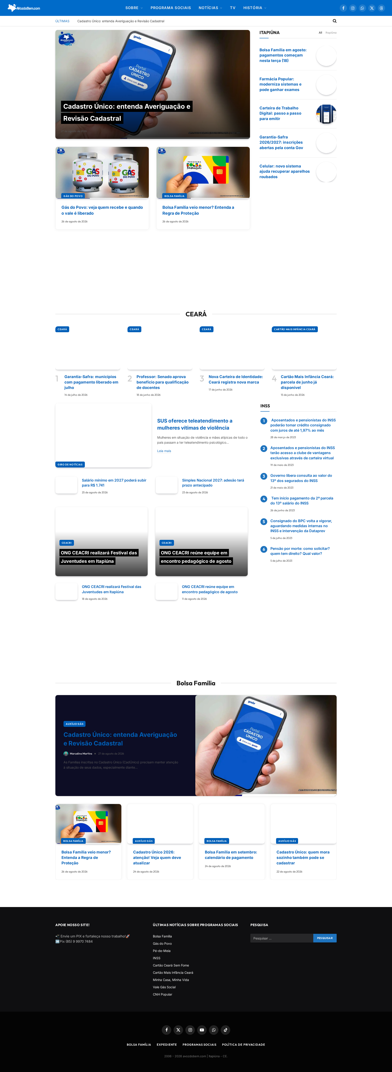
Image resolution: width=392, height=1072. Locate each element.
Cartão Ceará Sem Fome (171, 965)
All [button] (320, 32)
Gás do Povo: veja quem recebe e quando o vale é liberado (102, 210)
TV (233, 7)
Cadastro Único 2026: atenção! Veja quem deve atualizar (157, 857)
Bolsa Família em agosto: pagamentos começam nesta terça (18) (283, 55)
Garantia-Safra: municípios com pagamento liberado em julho (91, 382)
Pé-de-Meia (162, 951)
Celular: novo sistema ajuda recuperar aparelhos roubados (285, 171)
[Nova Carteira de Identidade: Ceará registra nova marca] (232, 348)
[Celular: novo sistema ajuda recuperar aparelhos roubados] (326, 172)
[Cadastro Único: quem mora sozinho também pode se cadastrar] (303, 824)
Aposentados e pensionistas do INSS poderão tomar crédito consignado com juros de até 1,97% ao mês (303, 425)
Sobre (132, 7)
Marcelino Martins (70, 570)
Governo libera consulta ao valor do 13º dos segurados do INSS (301, 478)
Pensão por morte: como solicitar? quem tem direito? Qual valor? (300, 551)
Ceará (62, 329)
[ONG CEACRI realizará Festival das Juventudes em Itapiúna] (101, 541)
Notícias (208, 7)
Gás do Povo (73, 196)
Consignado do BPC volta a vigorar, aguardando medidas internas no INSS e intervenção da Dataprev (301, 526)
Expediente (167, 1044)
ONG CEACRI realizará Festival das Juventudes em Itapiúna (111, 589)
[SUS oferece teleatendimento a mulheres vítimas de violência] (103, 435)
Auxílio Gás (74, 723)
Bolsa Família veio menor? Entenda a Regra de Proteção (198, 210)
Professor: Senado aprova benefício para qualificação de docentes (163, 382)
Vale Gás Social (164, 987)
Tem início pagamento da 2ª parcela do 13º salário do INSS (301, 500)
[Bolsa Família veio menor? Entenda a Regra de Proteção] (203, 173)
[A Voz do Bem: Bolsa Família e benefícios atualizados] (24, 8)
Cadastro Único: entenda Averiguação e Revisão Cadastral (120, 21)
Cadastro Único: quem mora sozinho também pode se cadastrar (303, 857)
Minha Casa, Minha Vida (171, 980)
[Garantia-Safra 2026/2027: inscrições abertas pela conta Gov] (326, 143)
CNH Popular (162, 994)
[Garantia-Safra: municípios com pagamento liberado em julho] (87, 348)
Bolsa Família (174, 196)
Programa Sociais (171, 7)
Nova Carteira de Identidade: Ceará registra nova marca (236, 379)
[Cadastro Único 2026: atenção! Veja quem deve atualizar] (160, 824)
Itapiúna (331, 32)
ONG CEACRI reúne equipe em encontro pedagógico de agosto (210, 589)
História (252, 7)
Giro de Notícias (70, 464)
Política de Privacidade (243, 1044)
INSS (156, 958)
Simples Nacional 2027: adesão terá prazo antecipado (213, 482)
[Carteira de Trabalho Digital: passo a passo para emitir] (326, 114)
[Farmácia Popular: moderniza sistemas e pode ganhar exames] (326, 85)
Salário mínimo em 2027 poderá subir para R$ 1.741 (114, 482)
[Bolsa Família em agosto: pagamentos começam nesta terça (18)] (326, 56)
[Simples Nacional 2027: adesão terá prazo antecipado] (167, 485)
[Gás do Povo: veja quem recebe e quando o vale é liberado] (102, 173)
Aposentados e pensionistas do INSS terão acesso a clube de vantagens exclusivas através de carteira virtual (302, 452)
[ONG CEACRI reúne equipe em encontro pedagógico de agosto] (201, 541)
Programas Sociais (199, 1044)
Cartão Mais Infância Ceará (295, 329)
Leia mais (164, 451)
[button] (381, 8)
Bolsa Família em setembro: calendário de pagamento (231, 855)
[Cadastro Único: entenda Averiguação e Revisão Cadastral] (152, 84)
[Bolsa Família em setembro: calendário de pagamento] (232, 824)
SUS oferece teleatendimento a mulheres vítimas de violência (195, 424)
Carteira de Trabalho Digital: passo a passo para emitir (280, 113)
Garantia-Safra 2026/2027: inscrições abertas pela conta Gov (281, 142)
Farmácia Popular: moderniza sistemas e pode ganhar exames (280, 84)
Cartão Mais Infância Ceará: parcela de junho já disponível (307, 382)
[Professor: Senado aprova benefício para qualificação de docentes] (159, 348)
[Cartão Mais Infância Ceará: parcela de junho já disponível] (304, 348)
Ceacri (67, 542)
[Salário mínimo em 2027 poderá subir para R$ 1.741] (66, 485)
